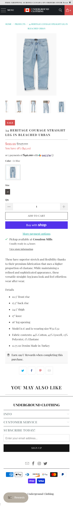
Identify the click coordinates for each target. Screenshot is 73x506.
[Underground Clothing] (36, 10)
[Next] (65, 64)
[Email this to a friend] (49, 370)
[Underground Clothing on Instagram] (39, 464)
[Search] (60, 10)
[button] (36, 155)
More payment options (36, 233)
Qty (7, 199)
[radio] (13, 172)
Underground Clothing (41, 494)
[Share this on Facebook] (31, 370)
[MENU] (2, 10)
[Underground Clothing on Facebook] (33, 464)
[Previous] (8, 64)
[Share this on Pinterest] (40, 370)
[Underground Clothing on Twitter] (45, 464)
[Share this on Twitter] (22, 370)
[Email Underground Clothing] (27, 464)
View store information (21, 248)
